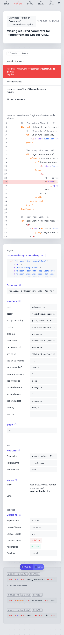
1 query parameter (18, 585)
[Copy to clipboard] (54, 261)
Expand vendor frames (19, 53)
